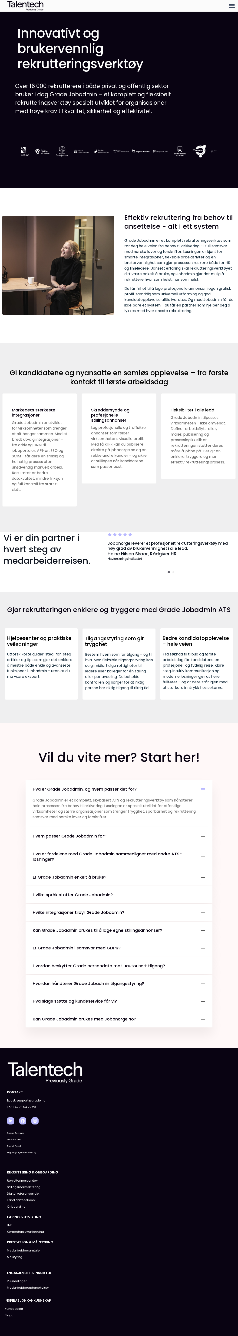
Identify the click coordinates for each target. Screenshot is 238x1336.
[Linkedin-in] (10, 1120)
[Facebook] (22, 1120)
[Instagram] (35, 1120)
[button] (232, 6)
